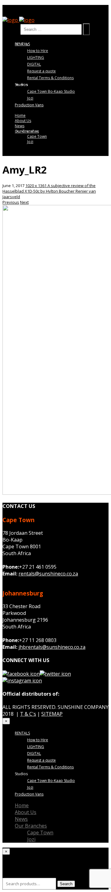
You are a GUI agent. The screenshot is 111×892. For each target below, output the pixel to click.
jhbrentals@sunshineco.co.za (51, 647)
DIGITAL (34, 64)
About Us (23, 120)
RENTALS (22, 44)
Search (10, 29)
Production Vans (29, 105)
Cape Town (37, 136)
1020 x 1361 (36, 185)
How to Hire (37, 50)
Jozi (30, 98)
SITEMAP (52, 713)
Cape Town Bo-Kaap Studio (51, 91)
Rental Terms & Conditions (50, 77)
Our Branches (27, 131)
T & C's (28, 713)
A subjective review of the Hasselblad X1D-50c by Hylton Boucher (49, 188)
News (19, 126)
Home (20, 115)
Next (24, 202)
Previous (10, 202)
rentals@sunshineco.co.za (48, 573)
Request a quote (41, 71)
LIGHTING (35, 57)
